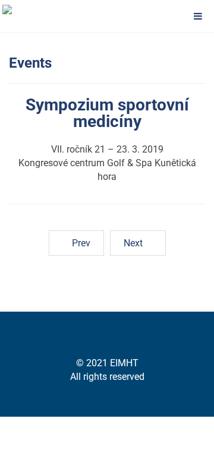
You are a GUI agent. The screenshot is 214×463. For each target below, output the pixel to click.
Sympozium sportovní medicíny (107, 113)
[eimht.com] (29, 9)
